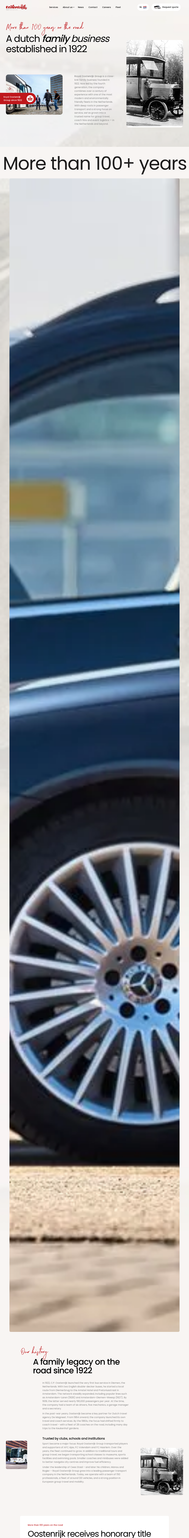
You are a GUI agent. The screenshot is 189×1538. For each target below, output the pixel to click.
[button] (67, 7)
